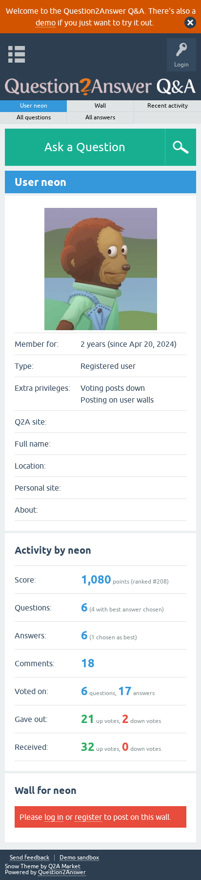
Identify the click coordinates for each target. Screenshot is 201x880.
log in (53, 816)
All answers (100, 117)
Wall (100, 105)
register (88, 816)
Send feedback (29, 858)
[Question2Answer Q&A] (100, 83)
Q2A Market (64, 866)
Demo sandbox (79, 858)
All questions (34, 117)
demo (46, 22)
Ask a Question (84, 147)
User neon (33, 105)
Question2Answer (62, 872)
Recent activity (167, 105)
